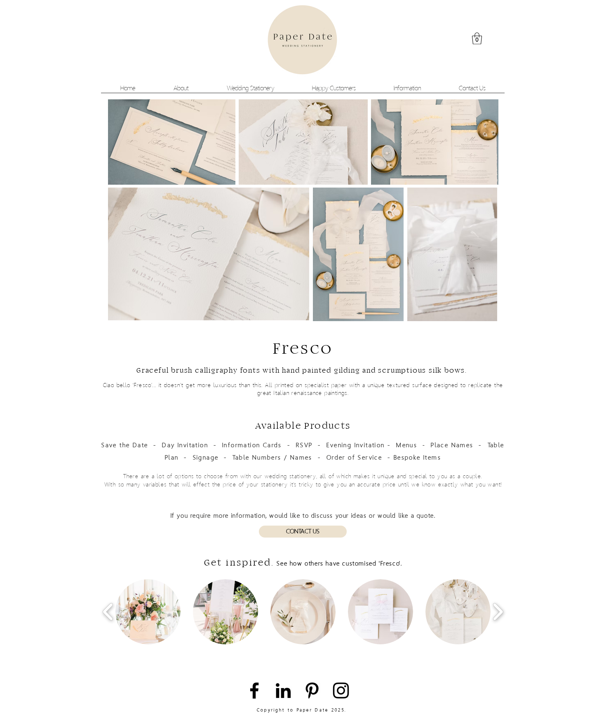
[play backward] (108, 612)
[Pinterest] (312, 690)
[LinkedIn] (283, 690)
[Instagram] (341, 690)
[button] (477, 39)
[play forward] (498, 612)
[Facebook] (254, 690)
